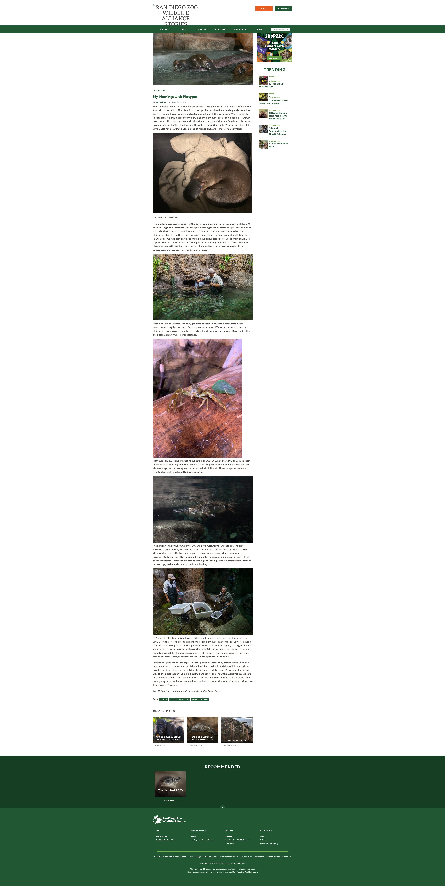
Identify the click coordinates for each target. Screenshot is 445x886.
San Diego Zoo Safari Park (179, 699)
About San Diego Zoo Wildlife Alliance (203, 857)
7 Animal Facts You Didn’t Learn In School (273, 101)
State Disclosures (273, 857)
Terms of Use (259, 857)
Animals (164, 29)
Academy (229, 836)
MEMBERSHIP (283, 9)
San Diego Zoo (161, 836)
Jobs (262, 836)
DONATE (264, 9)
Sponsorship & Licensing (269, 844)
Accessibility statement (229, 857)
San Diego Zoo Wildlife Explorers (237, 840)
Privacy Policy (246, 857)
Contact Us (286, 857)
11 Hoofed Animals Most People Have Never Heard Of (278, 116)
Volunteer (264, 840)
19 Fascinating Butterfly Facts (271, 85)
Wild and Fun (240, 29)
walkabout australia (200, 699)
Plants (183, 29)
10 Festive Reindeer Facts (278, 145)
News (259, 29)
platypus (163, 699)
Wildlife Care (202, 29)
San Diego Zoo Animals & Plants (202, 840)
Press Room (229, 844)
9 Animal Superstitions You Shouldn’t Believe (277, 131)
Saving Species (221, 29)
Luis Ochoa (161, 102)
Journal (193, 836)
